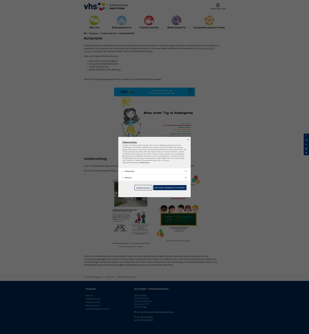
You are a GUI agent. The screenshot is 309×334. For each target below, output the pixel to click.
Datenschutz (145, 163)
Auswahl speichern (143, 188)
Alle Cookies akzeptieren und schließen (170, 188)
